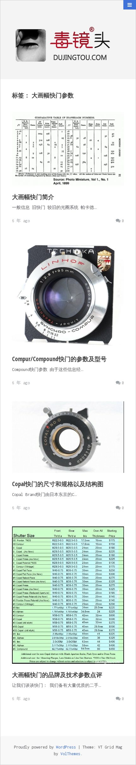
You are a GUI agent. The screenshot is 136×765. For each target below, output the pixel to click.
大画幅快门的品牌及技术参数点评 (57, 675)
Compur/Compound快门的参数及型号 (59, 359)
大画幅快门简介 (33, 197)
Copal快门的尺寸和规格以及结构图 (57, 484)
